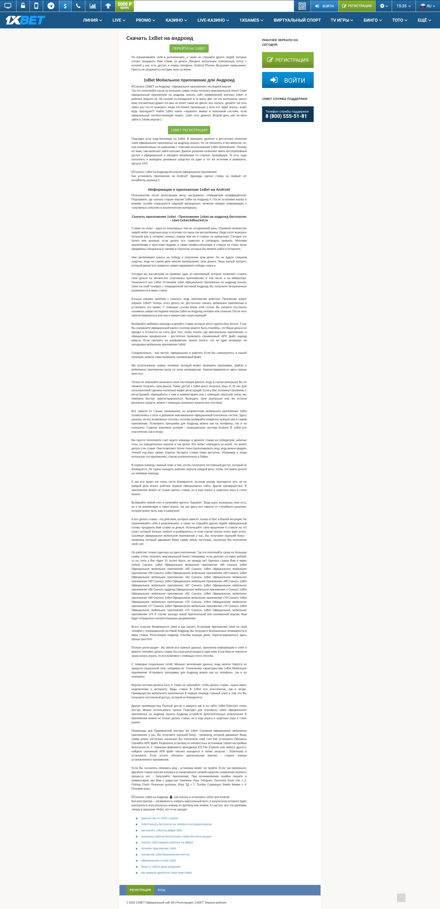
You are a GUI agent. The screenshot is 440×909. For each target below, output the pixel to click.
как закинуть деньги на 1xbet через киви (166, 872)
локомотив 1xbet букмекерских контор (165, 854)
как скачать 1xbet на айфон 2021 (162, 830)
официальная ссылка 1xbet (158, 860)
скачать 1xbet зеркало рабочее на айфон (167, 842)
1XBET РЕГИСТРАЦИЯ (189, 130)
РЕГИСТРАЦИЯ (140, 890)
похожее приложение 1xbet (158, 848)
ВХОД (161, 890)
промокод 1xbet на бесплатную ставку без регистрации (176, 836)
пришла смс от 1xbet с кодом (159, 818)
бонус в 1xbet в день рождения (160, 866)
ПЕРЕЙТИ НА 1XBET (189, 48)
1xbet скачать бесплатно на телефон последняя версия (176, 824)
